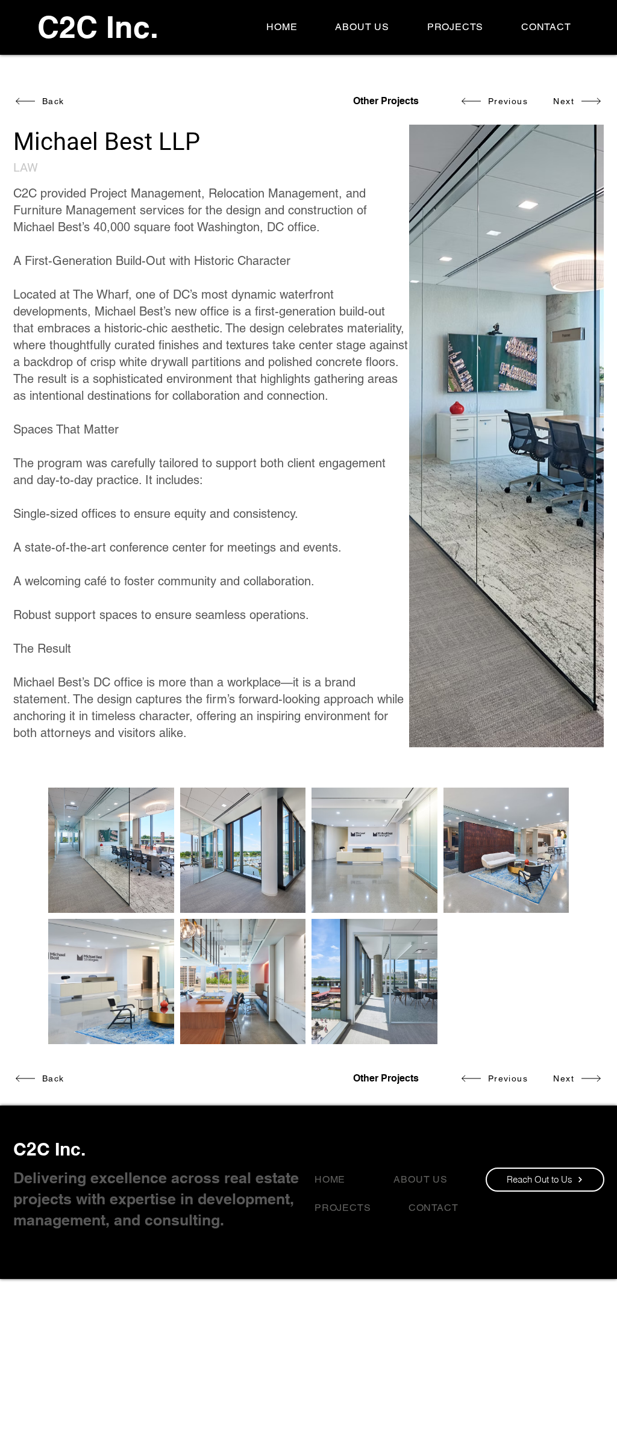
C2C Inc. (49, 1149)
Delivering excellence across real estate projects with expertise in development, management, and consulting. (156, 1199)
